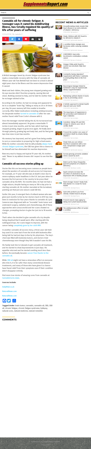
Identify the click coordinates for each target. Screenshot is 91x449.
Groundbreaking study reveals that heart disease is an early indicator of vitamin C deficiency (75, 28)
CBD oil (10, 260)
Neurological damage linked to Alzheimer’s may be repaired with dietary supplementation (75, 88)
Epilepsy (43, 308)
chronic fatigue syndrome (29, 308)
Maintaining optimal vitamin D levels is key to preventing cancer (76, 97)
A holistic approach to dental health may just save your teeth (76, 105)
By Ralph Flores (75, 188)
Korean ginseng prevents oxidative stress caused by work (75, 155)
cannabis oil (39, 305)
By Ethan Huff (74, 92)
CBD (46, 305)
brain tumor (20, 305)
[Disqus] (27, 350)
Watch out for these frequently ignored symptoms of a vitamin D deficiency (75, 164)
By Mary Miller (74, 82)
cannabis (29, 305)
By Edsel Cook (75, 204)
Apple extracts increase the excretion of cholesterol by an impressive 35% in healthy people (75, 174)
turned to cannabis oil (30, 114)
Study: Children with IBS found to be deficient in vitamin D (75, 37)
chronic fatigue (11, 308)
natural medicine (21, 311)
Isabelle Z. (19, 34)
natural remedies (36, 311)
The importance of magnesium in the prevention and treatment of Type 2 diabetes (74, 114)
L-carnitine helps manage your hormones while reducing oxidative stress (75, 46)
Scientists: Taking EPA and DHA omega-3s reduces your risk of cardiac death (74, 124)
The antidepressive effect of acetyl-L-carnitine (76, 209)
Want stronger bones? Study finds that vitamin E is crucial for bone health (75, 184)
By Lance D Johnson (76, 60)
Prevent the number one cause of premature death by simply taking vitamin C (75, 134)
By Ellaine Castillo (76, 168)
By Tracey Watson (75, 70)
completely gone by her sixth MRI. (27, 225)
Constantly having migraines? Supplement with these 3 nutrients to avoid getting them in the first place (75, 77)
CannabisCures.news (10, 278)
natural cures (7, 311)
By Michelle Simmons (77, 40)
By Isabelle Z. (74, 32)
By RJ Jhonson (75, 212)
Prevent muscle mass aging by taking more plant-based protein (75, 201)
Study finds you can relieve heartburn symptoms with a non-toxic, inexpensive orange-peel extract (75, 145)
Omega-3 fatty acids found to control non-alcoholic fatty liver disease (74, 66)
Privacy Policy (45, 444)
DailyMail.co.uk (8, 287)
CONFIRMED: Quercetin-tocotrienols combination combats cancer (75, 56)
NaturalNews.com (9, 291)
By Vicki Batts (74, 108)
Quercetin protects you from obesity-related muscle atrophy (74, 193)
